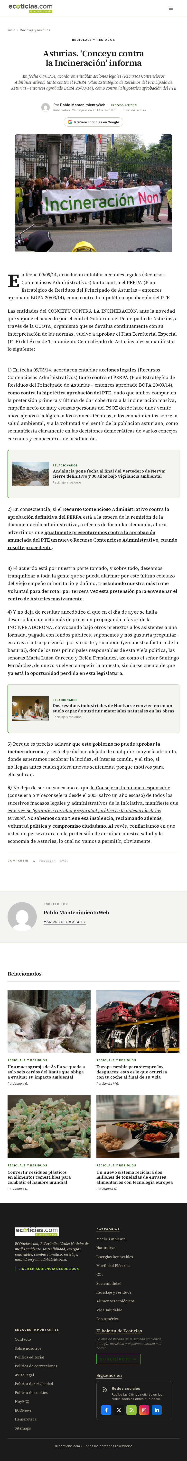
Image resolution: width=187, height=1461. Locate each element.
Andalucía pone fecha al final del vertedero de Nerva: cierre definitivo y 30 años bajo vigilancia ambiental (109, 474)
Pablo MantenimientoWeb (82, 105)
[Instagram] (144, 1410)
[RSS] (131, 1410)
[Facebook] (106, 1410)
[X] (119, 1410)
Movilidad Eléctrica (113, 1265)
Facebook (47, 861)
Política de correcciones (36, 1365)
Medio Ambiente (111, 1239)
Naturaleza (106, 1247)
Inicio (11, 30)
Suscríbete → (118, 1359)
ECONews (23, 1410)
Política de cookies (31, 1392)
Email (64, 861)
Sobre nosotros (28, 1348)
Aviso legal (24, 1375)
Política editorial (29, 1357)
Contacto (23, 1339)
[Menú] (171, 8)
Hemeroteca (26, 1419)
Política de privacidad (34, 1383)
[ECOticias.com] (31, 8)
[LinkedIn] (157, 1410)
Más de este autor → (65, 922)
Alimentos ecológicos (115, 1301)
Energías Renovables (114, 1256)
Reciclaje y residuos (35, 30)
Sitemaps (23, 1428)
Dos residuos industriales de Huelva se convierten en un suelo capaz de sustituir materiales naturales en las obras (113, 708)
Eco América (107, 1318)
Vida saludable (109, 1310)
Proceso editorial (124, 105)
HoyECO (22, 1401)
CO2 (99, 1274)
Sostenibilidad (109, 1283)
